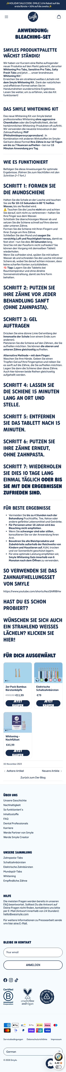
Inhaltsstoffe (11, 814)
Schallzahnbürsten (14, 862)
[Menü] (6, 17)
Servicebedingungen (13, 1039)
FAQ (5, 818)
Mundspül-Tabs (12, 871)
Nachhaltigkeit (12, 805)
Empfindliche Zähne (15, 880)
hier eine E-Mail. (18, 923)
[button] (51, 1063)
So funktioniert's (13, 809)
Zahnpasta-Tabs (13, 857)
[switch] (59, 1067)
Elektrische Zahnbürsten (18, 867)
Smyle (14, 1060)
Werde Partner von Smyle (18, 832)
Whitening (9, 876)
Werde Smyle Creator (16, 837)
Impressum (56, 1039)
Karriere (8, 828)
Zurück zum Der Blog (33, 777)
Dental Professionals (15, 823)
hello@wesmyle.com (16, 914)
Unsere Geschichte (15, 800)
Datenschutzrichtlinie (37, 1039)
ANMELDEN (33, 965)
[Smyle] (33, 17)
